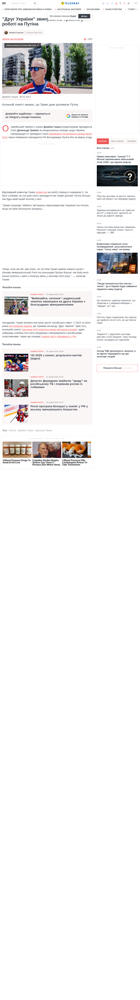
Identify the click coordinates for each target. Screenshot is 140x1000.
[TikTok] (128, 3)
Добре (84, 16)
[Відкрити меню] (4, 3)
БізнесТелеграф (113, 9)
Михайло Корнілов (16, 32)
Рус (136, 3)
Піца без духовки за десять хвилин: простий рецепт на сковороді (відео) (116, 197)
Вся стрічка (103, 148)
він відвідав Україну (20, 326)
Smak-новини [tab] (117, 141)
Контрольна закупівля (69, 9)
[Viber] (107, 3)
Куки (72, 16)
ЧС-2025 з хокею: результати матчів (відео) (56, 357)
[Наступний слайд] (137, 9)
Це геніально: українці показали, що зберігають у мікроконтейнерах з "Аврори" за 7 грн (116, 303)
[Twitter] (120, 3)
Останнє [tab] (103, 141)
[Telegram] (112, 3)
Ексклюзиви (93, 9)
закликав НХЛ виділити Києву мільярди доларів (49, 329)
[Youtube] (116, 3)
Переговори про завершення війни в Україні (28, 9)
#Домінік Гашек (26, 430)
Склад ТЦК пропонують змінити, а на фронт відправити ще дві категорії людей (116, 354)
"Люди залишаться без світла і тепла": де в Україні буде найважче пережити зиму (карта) (117, 286)
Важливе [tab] (131, 141)
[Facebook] (103, 3)
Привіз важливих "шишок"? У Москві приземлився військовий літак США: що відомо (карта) (115, 159)
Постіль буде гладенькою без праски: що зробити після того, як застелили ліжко (117, 320)
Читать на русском (12, 39)
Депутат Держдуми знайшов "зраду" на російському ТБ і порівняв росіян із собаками (58, 384)
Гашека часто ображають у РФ (58, 336)
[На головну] (70, 3)
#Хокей (12, 430)
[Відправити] (34, 3)
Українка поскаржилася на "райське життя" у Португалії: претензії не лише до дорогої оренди (116, 213)
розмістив (41, 192)
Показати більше (112, 368)
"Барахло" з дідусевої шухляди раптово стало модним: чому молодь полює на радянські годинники (117, 337)
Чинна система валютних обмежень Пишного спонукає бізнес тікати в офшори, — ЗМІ (116, 230)
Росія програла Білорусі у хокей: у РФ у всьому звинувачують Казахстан (59, 408)
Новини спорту (37, 294)
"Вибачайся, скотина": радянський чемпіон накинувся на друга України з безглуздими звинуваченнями (57, 301)
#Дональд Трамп (43, 430)
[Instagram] (124, 3)
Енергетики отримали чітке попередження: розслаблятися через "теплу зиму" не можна (114, 247)
